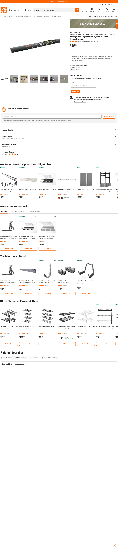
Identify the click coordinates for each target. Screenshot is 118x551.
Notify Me (75, 91)
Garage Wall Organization (23, 16)
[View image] (4, 79)
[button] (59, 130)
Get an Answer (109, 116)
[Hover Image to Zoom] (34, 45)
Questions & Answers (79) (90, 41)
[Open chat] (117, 24)
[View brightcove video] (34, 79)
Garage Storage (8, 16)
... (1, 17)
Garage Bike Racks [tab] (18, 211)
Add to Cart (9, 248)
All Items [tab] (4, 211)
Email (72, 82)
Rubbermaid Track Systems (52, 16)
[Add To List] (111, 34)
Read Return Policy (80, 102)
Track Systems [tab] (35, 211)
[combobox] (54, 10)
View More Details (77, 60)
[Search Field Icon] (77, 10)
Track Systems (37, 16)
